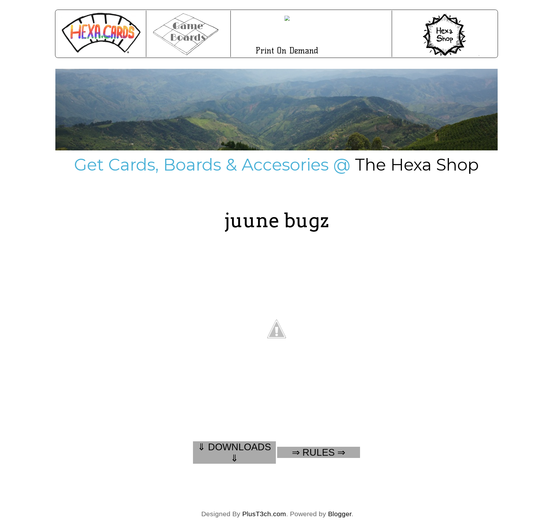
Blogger (339, 513)
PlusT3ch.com (264, 513)
